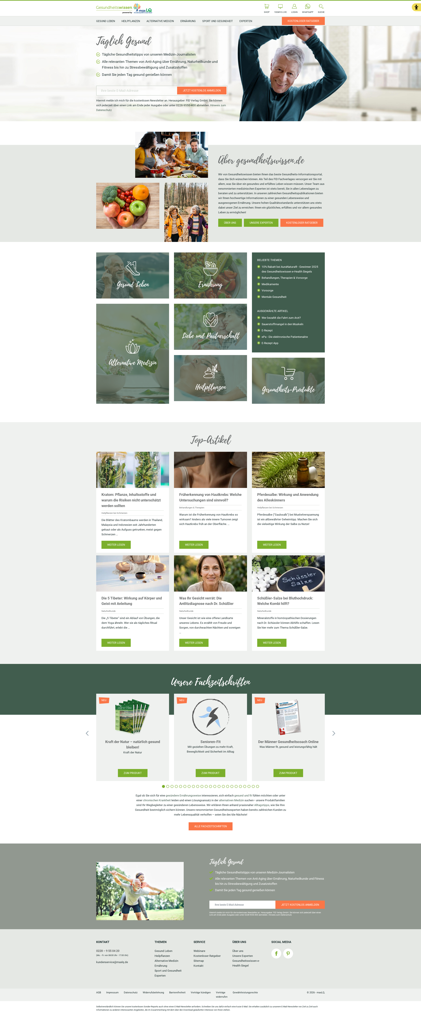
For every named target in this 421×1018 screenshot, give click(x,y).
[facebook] (276, 953)
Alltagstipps (261, 805)
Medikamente (270, 284)
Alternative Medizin (160, 21)
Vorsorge (267, 290)
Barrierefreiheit (177, 992)
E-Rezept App (270, 343)
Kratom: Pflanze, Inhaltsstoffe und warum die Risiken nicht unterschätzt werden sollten (131, 500)
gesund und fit (243, 795)
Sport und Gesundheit (217, 21)
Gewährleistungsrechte (245, 992)
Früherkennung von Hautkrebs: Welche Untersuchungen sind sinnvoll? (210, 497)
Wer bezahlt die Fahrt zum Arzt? (281, 317)
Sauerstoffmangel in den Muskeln (282, 324)
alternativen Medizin (231, 800)
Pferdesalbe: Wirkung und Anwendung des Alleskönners (288, 497)
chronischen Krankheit (157, 800)
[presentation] (87, 733)
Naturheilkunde (108, 611)
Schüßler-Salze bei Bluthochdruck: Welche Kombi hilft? (285, 601)
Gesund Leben (105, 21)
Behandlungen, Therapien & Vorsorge (285, 277)
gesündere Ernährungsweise (183, 795)
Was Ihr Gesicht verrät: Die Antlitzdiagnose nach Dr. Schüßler (206, 601)
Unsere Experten (242, 955)
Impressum (112, 992)
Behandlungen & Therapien (191, 507)
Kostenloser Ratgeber (207, 955)
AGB (98, 992)
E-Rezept (267, 330)
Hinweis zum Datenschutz (280, 915)
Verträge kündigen (201, 992)
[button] (416, 7)
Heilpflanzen (131, 21)
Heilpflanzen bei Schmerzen (114, 513)
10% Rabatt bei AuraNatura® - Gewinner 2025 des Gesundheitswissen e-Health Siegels (290, 269)
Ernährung (188, 21)
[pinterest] (288, 953)
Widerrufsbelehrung (153, 992)
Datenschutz (130, 992)
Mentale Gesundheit (274, 296)
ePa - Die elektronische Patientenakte (285, 336)
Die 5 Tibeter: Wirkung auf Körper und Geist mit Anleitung (131, 601)
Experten (245, 21)
